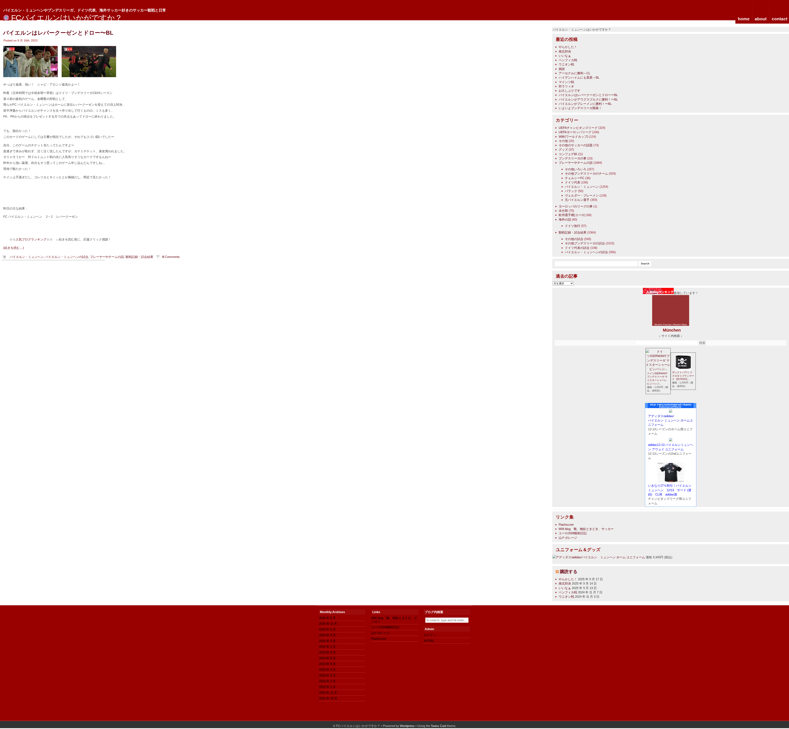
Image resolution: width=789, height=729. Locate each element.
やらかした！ (568, 47)
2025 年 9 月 (327, 618)
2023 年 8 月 (327, 658)
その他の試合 (574, 239)
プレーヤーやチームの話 (576, 162)
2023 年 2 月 (327, 681)
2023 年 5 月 (327, 664)
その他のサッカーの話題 (576, 145)
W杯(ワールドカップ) (573, 136)
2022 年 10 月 (328, 698)
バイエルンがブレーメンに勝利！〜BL (585, 103)
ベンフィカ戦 (568, 60)
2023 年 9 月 (327, 652)
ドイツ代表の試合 (577, 247)
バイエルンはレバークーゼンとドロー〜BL (588, 95)
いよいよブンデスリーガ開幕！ (580, 108)
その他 (563, 141)
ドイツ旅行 (572, 226)
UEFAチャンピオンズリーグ (578, 127)
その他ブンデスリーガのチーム (586, 173)
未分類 (563, 210)
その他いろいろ (575, 169)
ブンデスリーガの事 (572, 158)
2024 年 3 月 (327, 641)
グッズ (563, 149)
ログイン (430, 635)
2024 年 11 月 (328, 623)
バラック (571, 191)
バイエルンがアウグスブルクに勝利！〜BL (588, 99)
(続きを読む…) (13, 247)
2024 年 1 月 (327, 646)
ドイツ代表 (572, 182)
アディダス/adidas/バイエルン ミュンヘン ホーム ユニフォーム (600, 557)
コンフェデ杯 (568, 154)
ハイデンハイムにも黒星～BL (579, 77)
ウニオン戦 (566, 64)
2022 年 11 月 (328, 692)
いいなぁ (565, 55)
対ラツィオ (566, 86)
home (744, 18)
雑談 (562, 69)
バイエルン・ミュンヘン (582, 186)
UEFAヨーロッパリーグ (575, 132)
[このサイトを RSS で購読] (557, 571)
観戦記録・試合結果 (572, 232)
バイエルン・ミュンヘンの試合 (586, 252)
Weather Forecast (662, 324)
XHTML (429, 640)
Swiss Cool (438, 726)
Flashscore (566, 524)
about (761, 18)
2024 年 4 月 (327, 635)
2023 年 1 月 (327, 687)
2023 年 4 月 (327, 669)
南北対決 (565, 51)
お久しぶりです (569, 90)
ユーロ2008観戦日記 (573, 533)
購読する (569, 571)
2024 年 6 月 (327, 629)
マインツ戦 (566, 82)
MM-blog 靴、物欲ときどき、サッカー (586, 529)
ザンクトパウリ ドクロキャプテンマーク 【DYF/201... (683, 376)
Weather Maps (680, 324)
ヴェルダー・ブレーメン (582, 195)
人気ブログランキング (31, 239)
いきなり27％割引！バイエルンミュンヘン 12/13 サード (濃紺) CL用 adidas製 (669, 490)
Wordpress (407, 726)
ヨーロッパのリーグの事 (576, 206)
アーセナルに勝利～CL (574, 73)
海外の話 (565, 219)
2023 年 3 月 (327, 675)
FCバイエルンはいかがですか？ (66, 18)
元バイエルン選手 (577, 199)
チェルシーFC (574, 178)
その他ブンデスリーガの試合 (585, 243)
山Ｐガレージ (568, 537)
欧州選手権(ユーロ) (572, 215)
